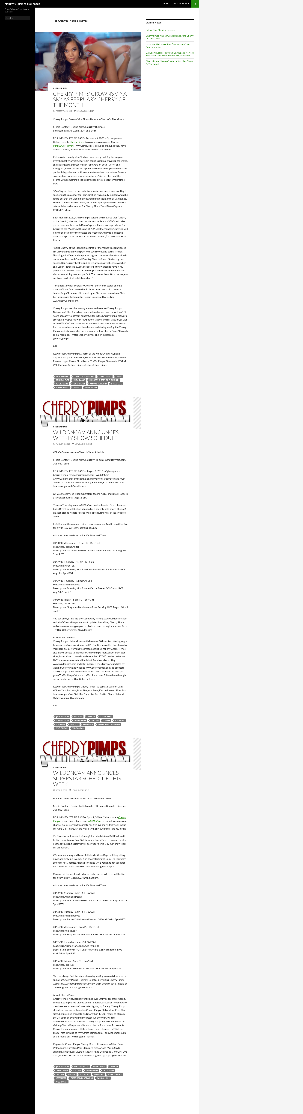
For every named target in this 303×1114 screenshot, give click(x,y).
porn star (120, 720)
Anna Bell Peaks (81, 1067)
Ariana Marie (99, 1067)
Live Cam (95, 720)
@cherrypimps (62, 376)
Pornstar (60, 724)
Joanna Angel (62, 720)
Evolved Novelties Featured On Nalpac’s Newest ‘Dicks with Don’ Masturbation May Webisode (170, 54)
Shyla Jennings (115, 1074)
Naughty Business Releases (22, 4)
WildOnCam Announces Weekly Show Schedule (86, 435)
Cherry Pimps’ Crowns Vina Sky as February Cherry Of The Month (90, 99)
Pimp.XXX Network (63, 145)
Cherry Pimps (60, 88)
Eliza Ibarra (79, 380)
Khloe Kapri (108, 1070)
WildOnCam (94, 820)
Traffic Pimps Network (109, 724)
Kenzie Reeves (62, 384)
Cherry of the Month (84, 376)
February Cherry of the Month (104, 380)
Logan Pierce (79, 384)
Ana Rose (78, 717)
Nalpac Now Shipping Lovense (160, 30)
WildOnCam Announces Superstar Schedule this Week (87, 778)
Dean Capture (62, 380)
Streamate (116, 384)
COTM (119, 376)
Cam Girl (91, 717)
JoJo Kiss (77, 1070)
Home (166, 4)
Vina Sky (77, 388)
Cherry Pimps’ (77, 141)
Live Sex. (106, 720)
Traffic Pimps (62, 388)
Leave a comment (85, 111)
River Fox (74, 724)
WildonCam (91, 388)
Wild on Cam (62, 728)
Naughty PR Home (181, 4)
